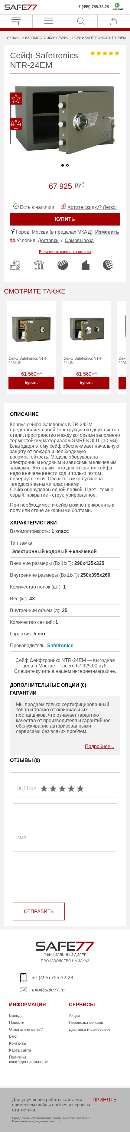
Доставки (48, 240)
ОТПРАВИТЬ (39, 911)
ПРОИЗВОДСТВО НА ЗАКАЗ (65, 961)
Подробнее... (99, 746)
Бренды (16, 1015)
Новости (16, 1022)
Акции (74, 1015)
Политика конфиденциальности (28, 1059)
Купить (31, 383)
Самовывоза (79, 240)
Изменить (107, 232)
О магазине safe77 (26, 1029)
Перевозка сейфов (86, 1022)
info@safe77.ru (48, 989)
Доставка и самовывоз (89, 1029)
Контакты (17, 1043)
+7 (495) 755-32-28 (92, 7)
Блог (13, 1036)
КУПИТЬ (65, 219)
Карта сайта (20, 1050)
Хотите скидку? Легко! (92, 207)
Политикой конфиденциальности (36, 1121)
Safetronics (60, 645)
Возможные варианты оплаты (65, 252)
